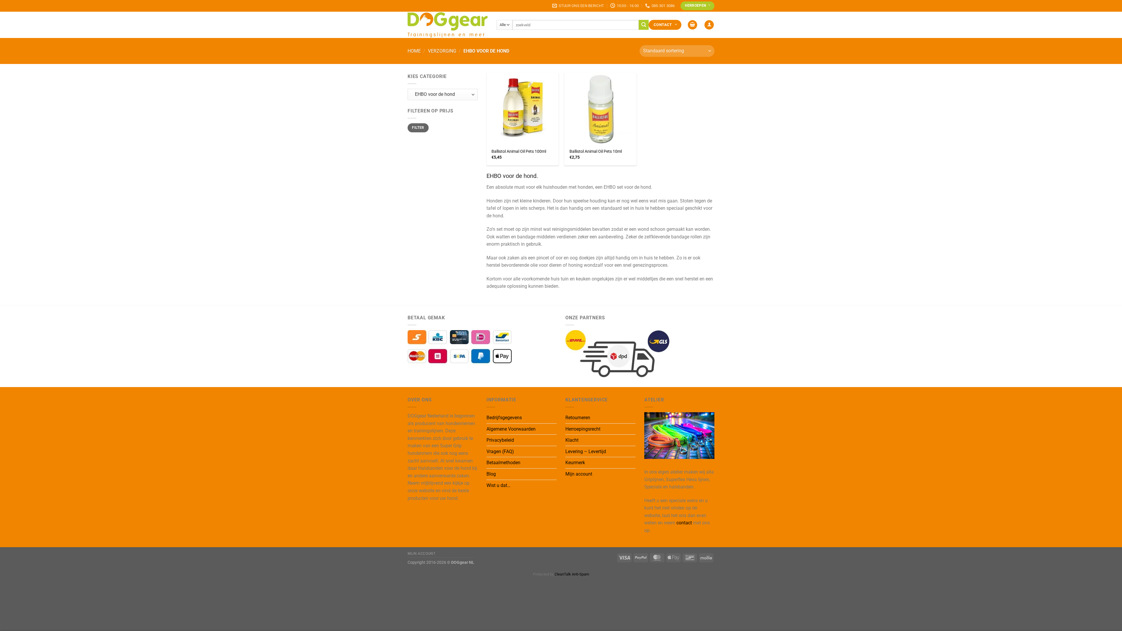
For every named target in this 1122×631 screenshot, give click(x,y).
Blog (491, 474)
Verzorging (442, 51)
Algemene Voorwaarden (511, 429)
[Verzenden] (644, 25)
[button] (692, 25)
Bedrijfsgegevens (504, 417)
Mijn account (578, 474)
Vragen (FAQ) (500, 451)
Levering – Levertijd (585, 451)
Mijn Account (421, 554)
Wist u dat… (498, 485)
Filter (418, 128)
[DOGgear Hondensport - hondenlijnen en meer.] (448, 24)
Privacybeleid (500, 440)
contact (684, 523)
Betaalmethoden (503, 462)
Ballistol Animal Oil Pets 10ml (595, 151)
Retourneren (577, 417)
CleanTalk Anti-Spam (572, 574)
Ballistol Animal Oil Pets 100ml (518, 151)
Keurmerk (575, 462)
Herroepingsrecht (582, 429)
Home (414, 51)
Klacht (572, 440)
